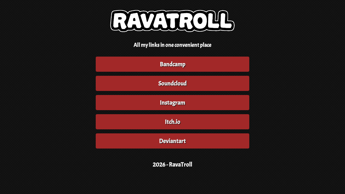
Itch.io (172, 122)
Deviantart (172, 141)
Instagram (172, 102)
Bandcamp (172, 64)
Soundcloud (172, 83)
